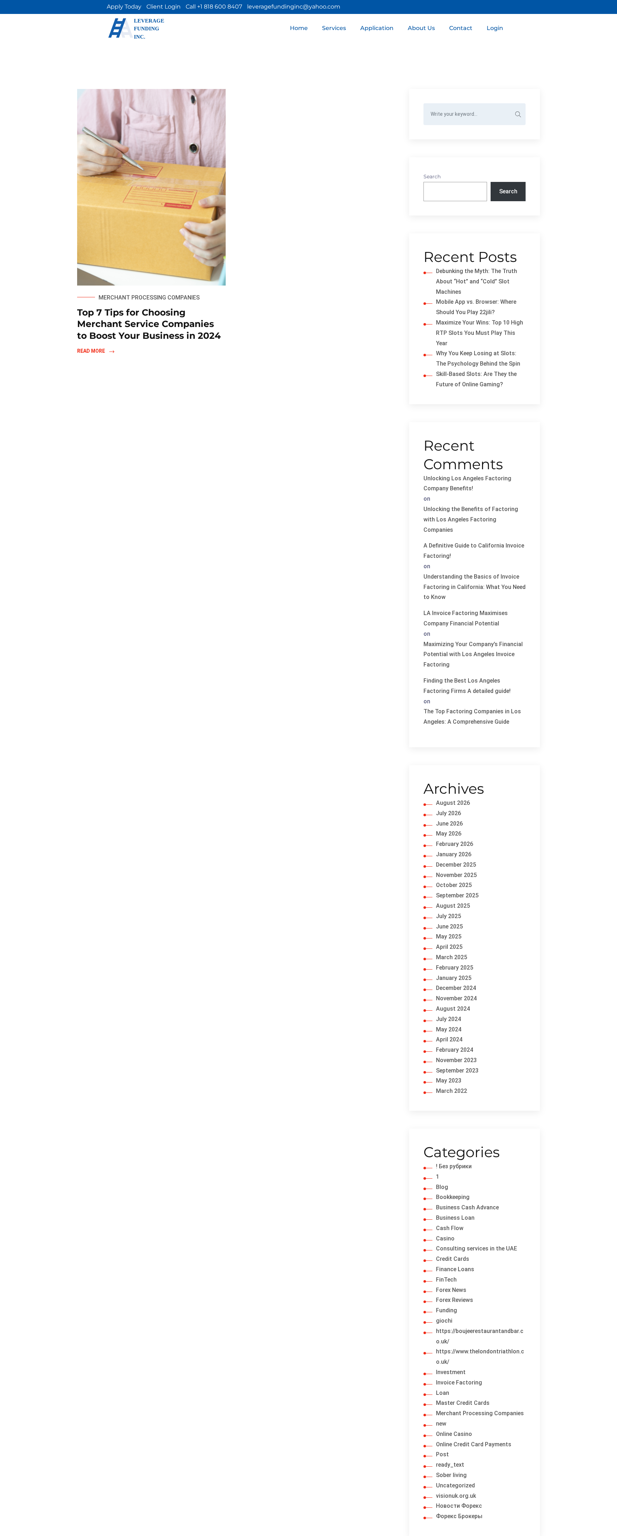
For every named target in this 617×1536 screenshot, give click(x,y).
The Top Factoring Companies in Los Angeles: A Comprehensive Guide (472, 716)
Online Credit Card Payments (473, 1444)
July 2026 (448, 813)
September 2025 (457, 895)
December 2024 (456, 988)
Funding (446, 1310)
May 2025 (448, 936)
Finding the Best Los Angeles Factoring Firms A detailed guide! (467, 685)
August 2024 (453, 1008)
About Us (421, 28)
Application (376, 28)
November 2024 (456, 998)
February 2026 (454, 844)
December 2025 (456, 864)
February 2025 (454, 967)
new (441, 1423)
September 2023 (457, 1070)
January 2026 (453, 854)
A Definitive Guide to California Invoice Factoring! (473, 550)
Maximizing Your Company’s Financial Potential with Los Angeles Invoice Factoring (473, 654)
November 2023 (456, 1060)
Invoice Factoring (459, 1382)
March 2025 (451, 957)
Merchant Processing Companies (149, 297)
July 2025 (448, 916)
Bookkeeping (453, 1197)
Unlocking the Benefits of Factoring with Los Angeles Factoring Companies (470, 519)
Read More (91, 351)
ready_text (450, 1464)
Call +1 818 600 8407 (214, 6)
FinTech (446, 1279)
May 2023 (448, 1080)
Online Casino (454, 1434)
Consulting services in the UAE (476, 1248)
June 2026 (449, 823)
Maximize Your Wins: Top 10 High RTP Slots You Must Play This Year (479, 333)
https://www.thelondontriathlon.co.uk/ (480, 1356)
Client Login (163, 6)
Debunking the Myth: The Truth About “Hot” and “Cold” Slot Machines (476, 281)
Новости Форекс (459, 1505)
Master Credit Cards (463, 1402)
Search (432, 176)
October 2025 (454, 885)
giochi (444, 1320)
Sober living (451, 1475)
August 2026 (453, 802)
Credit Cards (452, 1258)
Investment (451, 1372)
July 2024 (448, 1019)
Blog (442, 1187)
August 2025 (453, 905)
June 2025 (449, 926)
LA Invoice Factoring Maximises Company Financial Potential (465, 618)
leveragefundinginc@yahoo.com (293, 6)
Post (442, 1454)
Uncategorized (455, 1485)
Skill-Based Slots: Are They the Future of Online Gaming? (476, 379)
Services (334, 28)
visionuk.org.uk (456, 1495)
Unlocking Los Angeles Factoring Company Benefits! (467, 483)
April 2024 (449, 1039)
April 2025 (449, 946)
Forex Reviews (454, 1300)
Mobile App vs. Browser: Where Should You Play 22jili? (476, 307)
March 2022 (451, 1090)
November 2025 (456, 875)
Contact (460, 28)
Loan (442, 1392)
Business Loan (455, 1217)
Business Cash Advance (467, 1207)
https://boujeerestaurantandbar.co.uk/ (479, 1336)
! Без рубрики (454, 1166)
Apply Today (124, 6)
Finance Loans (455, 1269)
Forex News (451, 1290)
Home (299, 28)
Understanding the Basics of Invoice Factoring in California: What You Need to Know (474, 587)
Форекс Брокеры (459, 1516)
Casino (445, 1238)
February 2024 (454, 1049)
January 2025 (453, 978)
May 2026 (448, 833)
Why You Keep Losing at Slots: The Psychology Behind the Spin (478, 358)
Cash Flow (449, 1228)
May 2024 (448, 1029)
